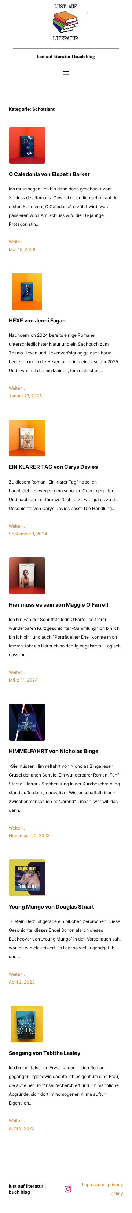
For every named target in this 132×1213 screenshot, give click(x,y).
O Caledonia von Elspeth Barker (49, 174)
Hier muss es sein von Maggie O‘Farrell (58, 605)
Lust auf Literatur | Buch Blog (66, 57)
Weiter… (17, 242)
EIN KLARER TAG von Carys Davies (53, 467)
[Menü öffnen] (66, 72)
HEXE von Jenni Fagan (37, 320)
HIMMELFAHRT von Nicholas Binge (54, 751)
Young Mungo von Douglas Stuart (51, 906)
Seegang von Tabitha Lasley (44, 1053)
